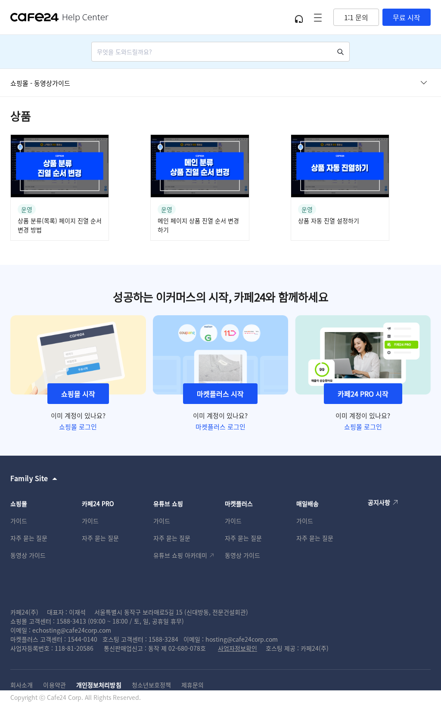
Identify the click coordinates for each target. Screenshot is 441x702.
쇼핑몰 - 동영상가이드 (40, 82)
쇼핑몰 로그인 (78, 426)
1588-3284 (163, 639)
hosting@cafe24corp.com (241, 639)
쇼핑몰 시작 (78, 393)
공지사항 (379, 502)
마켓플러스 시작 (220, 393)
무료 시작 (406, 17)
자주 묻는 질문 (28, 538)
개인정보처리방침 (98, 684)
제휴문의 (192, 684)
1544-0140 (82, 639)
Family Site (29, 478)
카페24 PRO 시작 (363, 393)
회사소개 (21, 684)
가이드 (18, 520)
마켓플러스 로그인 (220, 426)
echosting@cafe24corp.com (71, 630)
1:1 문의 (356, 17)
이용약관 (54, 684)
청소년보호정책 (151, 684)
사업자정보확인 (237, 648)
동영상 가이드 (28, 555)
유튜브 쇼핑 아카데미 (180, 555)
